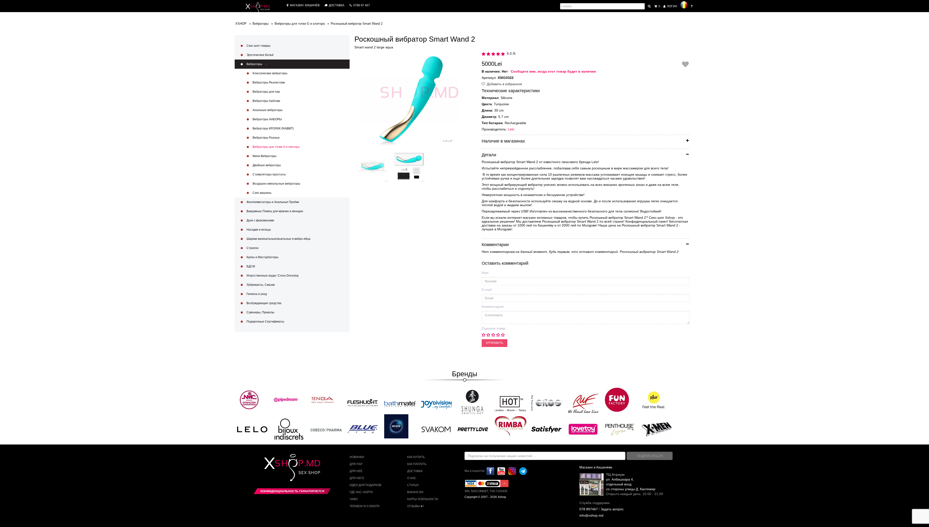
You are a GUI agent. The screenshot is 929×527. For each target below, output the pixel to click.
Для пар (356, 464)
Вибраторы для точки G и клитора (276, 147)
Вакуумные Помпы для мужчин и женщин (274, 211)
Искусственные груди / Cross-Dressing (272, 275)
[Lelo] (252, 429)
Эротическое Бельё (260, 55)
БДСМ (250, 266)
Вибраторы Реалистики (268, 82)
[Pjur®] (654, 399)
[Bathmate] (400, 403)
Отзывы (414, 506)
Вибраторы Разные (266, 137)
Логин (671, 6)
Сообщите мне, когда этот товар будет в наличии (553, 71)
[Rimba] (510, 426)
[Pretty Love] (473, 429)
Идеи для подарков (365, 485)
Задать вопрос (612, 509)
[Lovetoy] (583, 429)
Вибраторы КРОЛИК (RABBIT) (273, 128)
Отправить (494, 343)
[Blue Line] (362, 429)
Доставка (415, 471)
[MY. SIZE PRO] (396, 426)
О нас (411, 478)
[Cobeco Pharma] (326, 429)
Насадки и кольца (258, 229)
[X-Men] (657, 429)
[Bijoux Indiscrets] (289, 429)
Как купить (416, 457)
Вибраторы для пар (266, 91)
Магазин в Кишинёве (595, 467)
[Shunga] (472, 402)
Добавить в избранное (504, 84)
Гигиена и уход (256, 294)
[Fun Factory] (617, 399)
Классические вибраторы (269, 73)
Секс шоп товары (258, 45)
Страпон (252, 248)
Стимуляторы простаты (269, 174)
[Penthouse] (620, 429)
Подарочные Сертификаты (265, 321)
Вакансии (415, 492)
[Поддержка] (692, 6)
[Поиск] (649, 6)
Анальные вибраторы (267, 110)
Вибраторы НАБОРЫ (267, 119)
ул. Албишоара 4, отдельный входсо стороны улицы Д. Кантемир (630, 484)
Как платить (417, 464)
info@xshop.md (591, 515)
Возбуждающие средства (263, 303)
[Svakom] (436, 429)
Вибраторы (254, 64)
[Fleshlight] (362, 402)
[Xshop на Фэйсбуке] (490, 471)
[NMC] (249, 399)
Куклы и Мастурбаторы (262, 257)
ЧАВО (354, 499)
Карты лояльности (422, 499)
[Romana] (684, 4)
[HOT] (510, 403)
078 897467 (588, 509)
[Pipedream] (286, 399)
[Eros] (547, 403)
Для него (357, 478)
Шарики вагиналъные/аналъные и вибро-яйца (278, 239)
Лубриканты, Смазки (260, 284)
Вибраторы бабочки (266, 101)
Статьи (413, 485)
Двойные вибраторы (266, 165)
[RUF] (583, 403)
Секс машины (261, 193)
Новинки (357, 457)
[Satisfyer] (546, 429)
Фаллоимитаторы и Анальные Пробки (272, 202)
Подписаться (649, 456)
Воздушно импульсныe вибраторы (276, 183)
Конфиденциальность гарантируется (292, 491)
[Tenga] (323, 399)
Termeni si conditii (364, 506)
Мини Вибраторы (264, 156)
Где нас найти (361, 492)
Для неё (356, 471)
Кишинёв (305, 5)
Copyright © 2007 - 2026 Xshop (485, 497)
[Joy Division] (436, 403)
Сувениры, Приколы (260, 312)
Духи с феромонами (260, 220)
